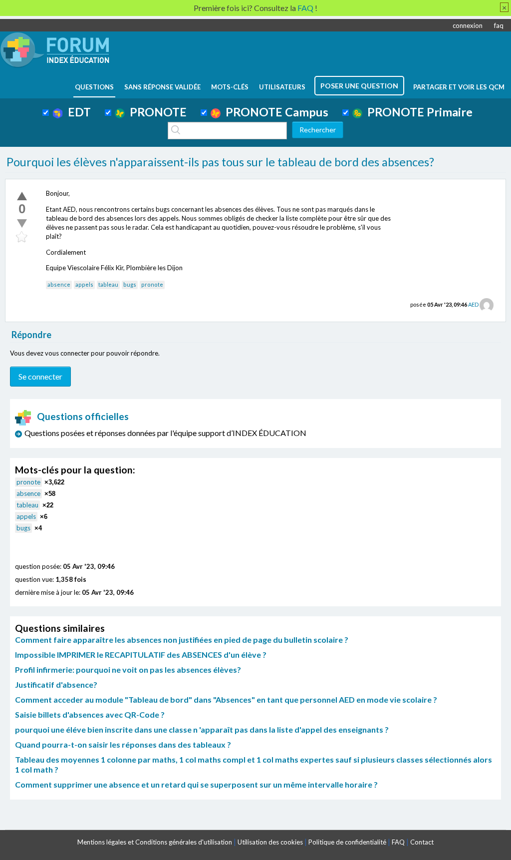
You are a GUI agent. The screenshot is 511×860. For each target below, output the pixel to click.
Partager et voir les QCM (459, 87)
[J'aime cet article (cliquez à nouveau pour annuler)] (22, 196)
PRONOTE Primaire (417, 112)
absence (58, 284)
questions (94, 87)
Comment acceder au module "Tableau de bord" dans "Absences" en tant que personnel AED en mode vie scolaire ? (226, 699)
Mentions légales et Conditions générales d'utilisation (154, 842)
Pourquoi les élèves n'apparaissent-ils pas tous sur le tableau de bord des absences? (220, 162)
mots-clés (230, 87)
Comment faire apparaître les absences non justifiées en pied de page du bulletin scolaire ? (181, 639)
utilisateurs (282, 87)
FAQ (398, 842)
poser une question (359, 85)
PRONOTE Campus (274, 112)
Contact (422, 842)
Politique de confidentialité (347, 842)
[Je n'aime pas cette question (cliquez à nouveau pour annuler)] (22, 223)
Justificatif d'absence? (56, 684)
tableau (108, 284)
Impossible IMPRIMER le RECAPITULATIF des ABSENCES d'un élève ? (140, 654)
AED (473, 304)
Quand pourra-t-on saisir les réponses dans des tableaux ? (123, 744)
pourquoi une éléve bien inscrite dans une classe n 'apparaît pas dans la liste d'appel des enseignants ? (202, 729)
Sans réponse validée (162, 87)
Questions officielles (83, 416)
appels (84, 284)
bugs (129, 284)
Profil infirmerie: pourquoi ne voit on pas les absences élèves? (128, 669)
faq (499, 25)
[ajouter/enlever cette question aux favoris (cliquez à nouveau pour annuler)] (22, 237)
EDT (77, 112)
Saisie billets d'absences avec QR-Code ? (90, 714)
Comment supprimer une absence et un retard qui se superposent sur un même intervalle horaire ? (196, 784)
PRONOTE (156, 112)
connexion (468, 25)
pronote (152, 284)
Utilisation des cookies (270, 842)
